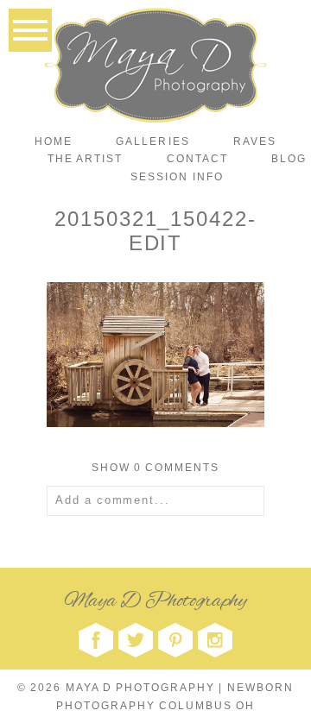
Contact (197, 159)
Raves (254, 141)
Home (54, 141)
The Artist (85, 159)
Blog (289, 159)
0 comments (156, 468)
